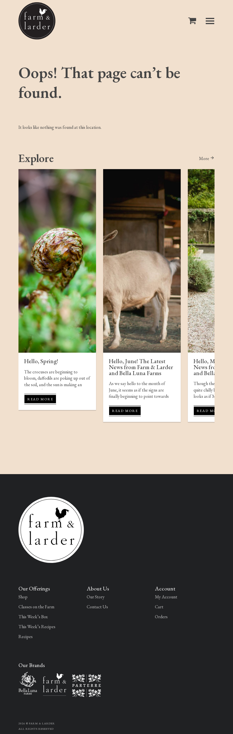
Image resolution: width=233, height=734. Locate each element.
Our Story (96, 597)
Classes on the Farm (36, 607)
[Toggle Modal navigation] (210, 21)
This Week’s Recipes (36, 627)
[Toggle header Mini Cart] (193, 21)
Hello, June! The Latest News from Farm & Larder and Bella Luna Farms (141, 367)
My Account (166, 597)
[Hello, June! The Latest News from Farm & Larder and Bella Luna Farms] (142, 261)
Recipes (25, 637)
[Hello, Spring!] (57, 261)
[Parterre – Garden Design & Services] (86, 685)
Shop (23, 597)
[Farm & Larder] (36, 20)
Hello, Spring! (41, 361)
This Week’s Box (33, 617)
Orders (161, 617)
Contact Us (97, 607)
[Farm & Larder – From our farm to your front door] (54, 684)
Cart (159, 607)
